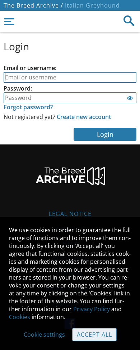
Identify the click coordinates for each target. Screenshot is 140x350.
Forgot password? (28, 107)
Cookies (19, 317)
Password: (18, 88)
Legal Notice (70, 214)
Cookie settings (44, 335)
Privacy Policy (91, 309)
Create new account (84, 117)
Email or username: (30, 68)
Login (105, 134)
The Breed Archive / (33, 5)
